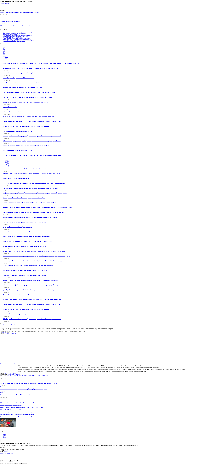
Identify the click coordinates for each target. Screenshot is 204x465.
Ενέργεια (4, 51)
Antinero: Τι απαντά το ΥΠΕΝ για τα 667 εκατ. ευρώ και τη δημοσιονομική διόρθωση (16, 16)
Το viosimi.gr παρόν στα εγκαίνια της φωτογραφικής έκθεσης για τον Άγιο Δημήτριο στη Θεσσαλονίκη (30, 280)
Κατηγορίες (4, 158)
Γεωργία (4, 50)
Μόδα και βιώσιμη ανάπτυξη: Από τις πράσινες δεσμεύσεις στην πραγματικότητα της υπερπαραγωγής (30, 294)
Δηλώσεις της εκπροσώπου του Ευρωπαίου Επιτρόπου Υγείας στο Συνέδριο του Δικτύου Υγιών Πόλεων (30, 68)
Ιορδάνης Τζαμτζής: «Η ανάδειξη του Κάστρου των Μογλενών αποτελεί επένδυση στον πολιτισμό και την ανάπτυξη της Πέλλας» (37, 207)
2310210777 (7, 450)
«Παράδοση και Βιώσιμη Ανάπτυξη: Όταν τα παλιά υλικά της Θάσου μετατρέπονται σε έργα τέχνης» (30, 217)
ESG (3, 55)
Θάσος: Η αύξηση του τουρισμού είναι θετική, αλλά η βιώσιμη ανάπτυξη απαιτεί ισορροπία (27, 241)
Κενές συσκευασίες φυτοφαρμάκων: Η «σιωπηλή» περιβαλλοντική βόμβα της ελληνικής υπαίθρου (29, 202)
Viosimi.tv (4, 56)
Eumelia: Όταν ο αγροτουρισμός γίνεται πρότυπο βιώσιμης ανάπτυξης (21, 231)
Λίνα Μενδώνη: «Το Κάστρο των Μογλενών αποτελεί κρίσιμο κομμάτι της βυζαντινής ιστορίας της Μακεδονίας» (33, 212)
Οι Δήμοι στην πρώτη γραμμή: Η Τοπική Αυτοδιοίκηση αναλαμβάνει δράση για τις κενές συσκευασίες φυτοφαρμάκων (35, 193)
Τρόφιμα (4, 49)
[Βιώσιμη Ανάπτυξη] (7, 43)
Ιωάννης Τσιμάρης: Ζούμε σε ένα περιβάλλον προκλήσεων (18, 78)
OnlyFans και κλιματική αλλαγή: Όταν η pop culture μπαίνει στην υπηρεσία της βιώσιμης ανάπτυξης (17, 39)
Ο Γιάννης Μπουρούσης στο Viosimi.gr (13, 111)
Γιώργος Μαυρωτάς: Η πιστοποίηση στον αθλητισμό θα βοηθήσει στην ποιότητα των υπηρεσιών (29, 116)
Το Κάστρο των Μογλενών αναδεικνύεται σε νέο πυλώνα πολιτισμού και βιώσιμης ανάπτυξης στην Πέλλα (31, 173)
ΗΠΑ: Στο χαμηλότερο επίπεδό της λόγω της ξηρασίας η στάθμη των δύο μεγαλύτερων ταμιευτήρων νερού (19, 25)
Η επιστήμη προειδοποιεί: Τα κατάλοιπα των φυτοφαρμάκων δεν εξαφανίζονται (24, 198)
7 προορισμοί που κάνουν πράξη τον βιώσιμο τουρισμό (10, 21)
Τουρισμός (6, 162)
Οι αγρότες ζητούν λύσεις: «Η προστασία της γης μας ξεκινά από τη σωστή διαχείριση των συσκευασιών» (31, 188)
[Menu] (0, 323)
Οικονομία (4, 46)
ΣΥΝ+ (6, 159)
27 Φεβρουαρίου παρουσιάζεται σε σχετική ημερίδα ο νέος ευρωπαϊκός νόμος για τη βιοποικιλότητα (18, 416)
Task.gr (20, 460)
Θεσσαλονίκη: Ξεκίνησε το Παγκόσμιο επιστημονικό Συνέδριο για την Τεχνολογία (25, 270)
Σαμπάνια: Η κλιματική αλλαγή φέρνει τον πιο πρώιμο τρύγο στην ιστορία (13, 37)
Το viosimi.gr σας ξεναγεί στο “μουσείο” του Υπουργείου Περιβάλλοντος (22, 87)
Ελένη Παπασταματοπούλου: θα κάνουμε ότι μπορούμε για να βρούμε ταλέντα (24, 82)
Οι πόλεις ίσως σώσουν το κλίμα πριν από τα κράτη (16, 178)
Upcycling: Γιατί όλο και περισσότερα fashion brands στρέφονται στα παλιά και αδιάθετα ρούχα (28, 290)
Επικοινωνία (7, 3)
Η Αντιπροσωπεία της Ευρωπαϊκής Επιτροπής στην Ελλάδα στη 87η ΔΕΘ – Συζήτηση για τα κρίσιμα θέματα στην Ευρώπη (27, 375)
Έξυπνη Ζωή (7, 165)
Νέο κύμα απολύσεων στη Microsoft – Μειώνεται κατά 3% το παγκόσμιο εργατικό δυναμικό (17, 414)
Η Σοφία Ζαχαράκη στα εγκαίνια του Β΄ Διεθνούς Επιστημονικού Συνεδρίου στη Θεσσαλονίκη (28, 265)
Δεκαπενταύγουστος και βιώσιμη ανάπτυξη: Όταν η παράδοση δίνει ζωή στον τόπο (25, 168)
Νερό (1, 386)
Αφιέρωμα (6, 160)
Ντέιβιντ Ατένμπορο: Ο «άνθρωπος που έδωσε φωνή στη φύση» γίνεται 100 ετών (24, 222)
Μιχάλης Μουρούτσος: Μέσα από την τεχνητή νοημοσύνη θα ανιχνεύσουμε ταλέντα (25, 102)
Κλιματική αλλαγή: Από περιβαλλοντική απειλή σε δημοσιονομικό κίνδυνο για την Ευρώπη (15, 36)
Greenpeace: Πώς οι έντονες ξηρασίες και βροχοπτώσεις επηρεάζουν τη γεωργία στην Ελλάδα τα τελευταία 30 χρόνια (21, 407)
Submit (11, 461)
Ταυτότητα (2, 3)
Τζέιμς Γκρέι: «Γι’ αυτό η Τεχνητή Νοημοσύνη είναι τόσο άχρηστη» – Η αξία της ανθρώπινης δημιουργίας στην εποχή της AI (36, 256)
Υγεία (3, 48)
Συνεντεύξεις (7, 161)
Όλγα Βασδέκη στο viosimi (10, 107)
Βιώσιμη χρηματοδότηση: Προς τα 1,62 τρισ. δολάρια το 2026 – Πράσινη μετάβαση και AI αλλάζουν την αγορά (33, 260)
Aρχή (3, 455)
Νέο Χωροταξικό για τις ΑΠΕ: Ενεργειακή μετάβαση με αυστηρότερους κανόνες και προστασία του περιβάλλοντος (18, 40)
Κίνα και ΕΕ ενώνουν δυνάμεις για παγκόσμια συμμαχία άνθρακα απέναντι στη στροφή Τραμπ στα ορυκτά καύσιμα (34, 183)
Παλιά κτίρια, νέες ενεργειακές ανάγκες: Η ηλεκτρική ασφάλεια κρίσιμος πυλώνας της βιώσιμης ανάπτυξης (20, 12)
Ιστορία (6, 164)
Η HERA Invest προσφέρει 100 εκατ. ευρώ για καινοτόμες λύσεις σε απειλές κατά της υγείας (17, 412)
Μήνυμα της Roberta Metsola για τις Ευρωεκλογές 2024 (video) (11, 409)
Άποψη (4, 52)
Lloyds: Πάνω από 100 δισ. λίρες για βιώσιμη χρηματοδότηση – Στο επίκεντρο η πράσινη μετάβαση (16, 38)
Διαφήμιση (4, 457)
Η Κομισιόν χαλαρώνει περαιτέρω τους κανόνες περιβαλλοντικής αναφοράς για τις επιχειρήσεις (17, 402)
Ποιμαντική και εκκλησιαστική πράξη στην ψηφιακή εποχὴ (11, 405)
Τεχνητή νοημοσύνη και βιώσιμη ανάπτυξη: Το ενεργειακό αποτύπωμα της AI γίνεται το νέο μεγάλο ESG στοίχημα (34, 251)
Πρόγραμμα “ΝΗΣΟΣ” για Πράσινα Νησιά (15, 374)
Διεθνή (4, 54)
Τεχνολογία (7, 163)
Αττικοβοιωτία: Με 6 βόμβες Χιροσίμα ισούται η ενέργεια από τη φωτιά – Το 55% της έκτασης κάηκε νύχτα (32, 299)
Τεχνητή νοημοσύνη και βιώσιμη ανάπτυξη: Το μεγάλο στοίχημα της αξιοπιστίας (14, 41)
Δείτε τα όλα (7, 60)
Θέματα (6, 58)
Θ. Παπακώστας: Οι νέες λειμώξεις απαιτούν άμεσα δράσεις (19, 73)
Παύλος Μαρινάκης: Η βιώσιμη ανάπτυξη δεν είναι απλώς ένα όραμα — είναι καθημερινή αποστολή (30, 92)
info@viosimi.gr (6, 451)
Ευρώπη (4, 53)
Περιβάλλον (4, 47)
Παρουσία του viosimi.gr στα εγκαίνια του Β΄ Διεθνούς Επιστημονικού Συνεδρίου (24, 275)
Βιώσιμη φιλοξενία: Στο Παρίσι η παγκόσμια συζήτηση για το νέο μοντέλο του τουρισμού (27, 236)
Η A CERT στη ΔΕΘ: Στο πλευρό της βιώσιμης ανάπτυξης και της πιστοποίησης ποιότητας (27, 97)
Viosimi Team (4, 332)
